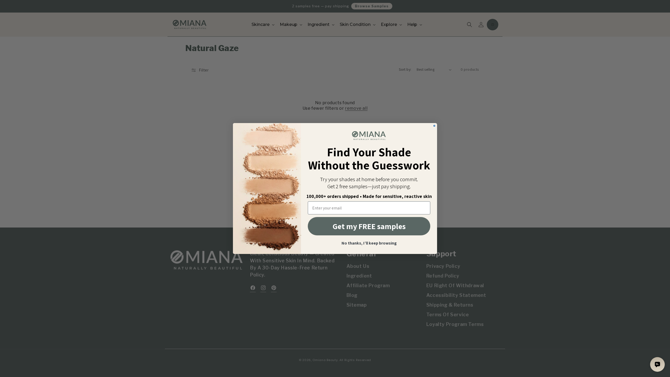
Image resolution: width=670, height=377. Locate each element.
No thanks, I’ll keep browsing (369, 243)
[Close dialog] (434, 125)
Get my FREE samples (369, 226)
